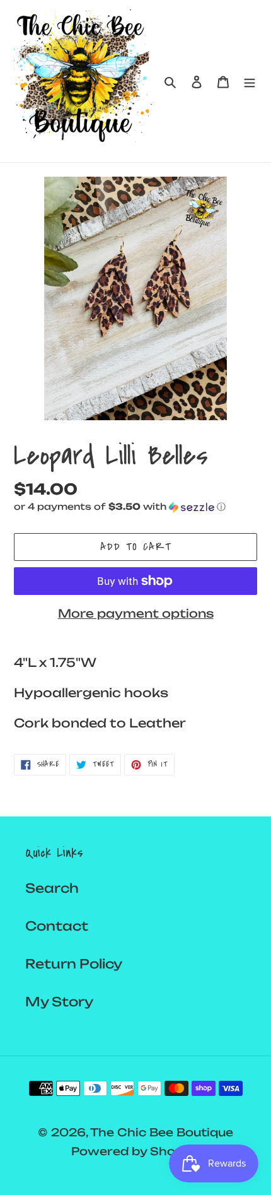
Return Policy (73, 964)
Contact (56, 926)
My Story (59, 1002)
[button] (120, 507)
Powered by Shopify (135, 1151)
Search (52, 888)
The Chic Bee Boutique (161, 1132)
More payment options (136, 613)
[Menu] (249, 81)
